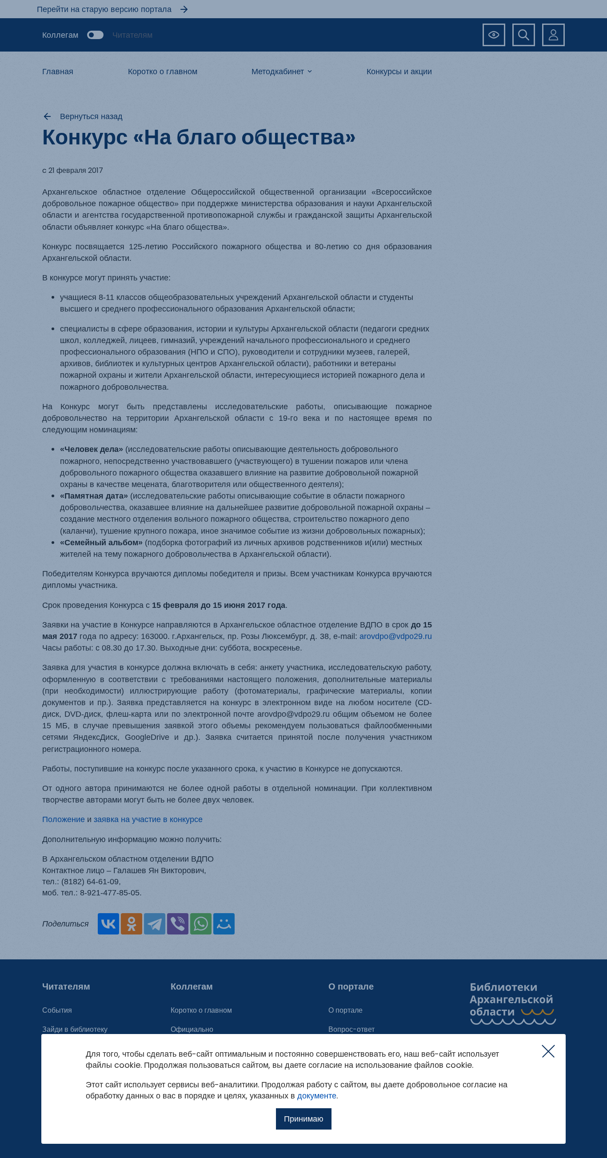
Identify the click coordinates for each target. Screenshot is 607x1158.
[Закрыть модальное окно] (548, 1051)
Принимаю (303, 1118)
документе (316, 1095)
